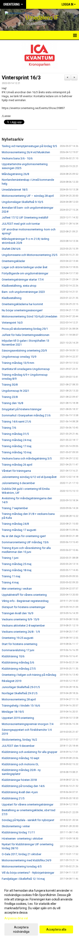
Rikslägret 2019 (11, 681)
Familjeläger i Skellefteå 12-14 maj (23, 878)
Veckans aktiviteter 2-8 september (23, 625)
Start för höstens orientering (19, 644)
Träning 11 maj (11, 576)
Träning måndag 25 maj (16, 564)
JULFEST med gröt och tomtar (21, 223)
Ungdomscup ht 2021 (15, 390)
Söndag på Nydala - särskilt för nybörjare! (28, 820)
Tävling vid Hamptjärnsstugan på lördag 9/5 (29, 146)
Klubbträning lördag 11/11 (18, 832)
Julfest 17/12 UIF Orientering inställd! (25, 217)
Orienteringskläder (13, 261)
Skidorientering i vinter (16, 826)
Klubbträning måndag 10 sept (20, 758)
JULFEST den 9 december (18, 745)
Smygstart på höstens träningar (21, 409)
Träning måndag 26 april (17, 464)
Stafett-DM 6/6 (11, 248)
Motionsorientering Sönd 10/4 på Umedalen (29, 316)
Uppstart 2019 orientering (18, 718)
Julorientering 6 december (18, 483)
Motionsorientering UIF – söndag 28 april (28, 195)
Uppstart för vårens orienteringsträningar (27, 804)
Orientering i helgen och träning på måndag (29, 674)
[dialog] (39, 911)
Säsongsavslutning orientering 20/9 (24, 350)
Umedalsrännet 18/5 (14, 189)
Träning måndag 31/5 (15, 433)
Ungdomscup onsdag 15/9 (19, 356)
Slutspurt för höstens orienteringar (23, 607)
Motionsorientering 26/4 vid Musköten (26, 152)
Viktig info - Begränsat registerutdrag (25, 601)
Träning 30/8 (10, 384)
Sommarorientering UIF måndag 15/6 (25, 542)
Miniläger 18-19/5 (13, 711)
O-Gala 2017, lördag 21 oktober (21, 854)
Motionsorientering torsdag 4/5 (21, 866)
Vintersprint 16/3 (21, 78)
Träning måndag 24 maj (16, 440)
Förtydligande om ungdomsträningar (25, 273)
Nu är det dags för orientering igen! (24, 536)
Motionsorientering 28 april (19, 699)
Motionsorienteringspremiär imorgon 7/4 (27, 724)
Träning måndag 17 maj (16, 446)
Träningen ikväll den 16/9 (17, 613)
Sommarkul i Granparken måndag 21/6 (26, 415)
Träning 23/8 (10, 397)
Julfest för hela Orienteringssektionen (25, 335)
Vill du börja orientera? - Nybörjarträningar (28, 872)
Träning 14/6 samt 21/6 (16, 421)
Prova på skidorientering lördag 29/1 (25, 328)
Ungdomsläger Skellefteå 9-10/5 (22, 202)
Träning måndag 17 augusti (19, 530)
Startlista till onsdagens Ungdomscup (26, 369)
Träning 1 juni (10, 557)
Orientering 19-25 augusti (17, 637)
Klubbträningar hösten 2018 (19, 780)
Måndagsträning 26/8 (15, 174)
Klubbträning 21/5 (13, 798)
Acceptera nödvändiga (21, 929)
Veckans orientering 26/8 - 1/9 (21, 631)
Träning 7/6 (9, 427)
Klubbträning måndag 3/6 (18, 662)
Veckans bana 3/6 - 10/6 (17, 158)
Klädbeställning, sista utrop (19, 285)
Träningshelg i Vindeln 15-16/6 (21, 705)
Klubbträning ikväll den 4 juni (20, 792)
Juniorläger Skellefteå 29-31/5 (21, 687)
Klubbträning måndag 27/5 (19, 668)
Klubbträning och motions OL (20, 764)
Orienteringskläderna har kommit (22, 304)
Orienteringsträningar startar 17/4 (22, 279)
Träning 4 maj (10, 582)
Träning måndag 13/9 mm (18, 362)
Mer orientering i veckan (17, 588)
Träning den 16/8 (12, 403)
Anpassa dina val (16, 918)
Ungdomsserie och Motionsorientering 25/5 (29, 255)
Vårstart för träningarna (16, 470)
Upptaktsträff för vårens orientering (24, 594)
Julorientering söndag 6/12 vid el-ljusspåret (29, 477)
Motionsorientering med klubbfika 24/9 (26, 860)
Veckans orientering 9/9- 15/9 (20, 619)
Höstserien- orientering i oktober (22, 838)
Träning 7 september (15, 508)
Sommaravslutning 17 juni (18, 650)
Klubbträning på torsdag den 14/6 (23, 786)
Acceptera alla (56, 929)
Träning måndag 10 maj (16, 452)
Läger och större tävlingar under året (24, 267)
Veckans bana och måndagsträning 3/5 (27, 458)
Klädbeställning (12, 298)
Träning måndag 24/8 (15, 523)
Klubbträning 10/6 (13, 656)
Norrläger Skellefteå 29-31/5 (19, 693)
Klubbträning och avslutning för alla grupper (29, 752)
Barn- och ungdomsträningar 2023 (23, 291)
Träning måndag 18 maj (16, 570)
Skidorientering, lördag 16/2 (19, 739)
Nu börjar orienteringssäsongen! (22, 310)
